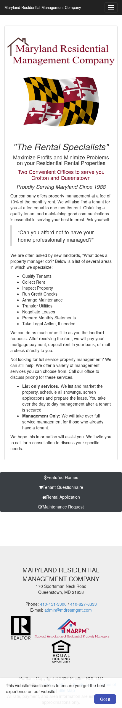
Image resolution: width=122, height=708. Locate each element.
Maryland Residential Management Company (42, 7)
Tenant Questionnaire (63, 487)
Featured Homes (62, 477)
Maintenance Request (63, 507)
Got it (105, 699)
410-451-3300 (53, 604)
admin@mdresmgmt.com (68, 610)
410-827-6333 (83, 604)
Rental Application (63, 497)
